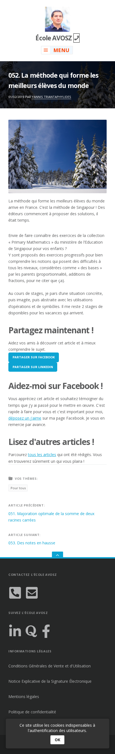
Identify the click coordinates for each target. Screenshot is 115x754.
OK (57, 739)
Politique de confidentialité (32, 711)
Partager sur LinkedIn (33, 367)
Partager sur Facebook (34, 357)
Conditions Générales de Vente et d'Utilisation (49, 666)
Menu (61, 50)
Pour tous (18, 488)
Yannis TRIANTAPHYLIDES (51, 97)
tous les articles (42, 454)
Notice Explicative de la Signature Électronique (50, 681)
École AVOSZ (54, 38)
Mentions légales (23, 696)
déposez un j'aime (24, 418)
